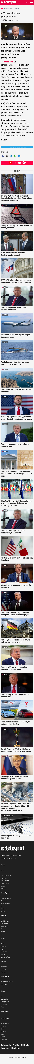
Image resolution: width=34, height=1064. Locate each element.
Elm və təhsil (4, 923)
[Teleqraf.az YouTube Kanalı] (17, 162)
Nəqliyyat (4, 909)
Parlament (4, 878)
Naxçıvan (4, 1039)
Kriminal (3, 969)
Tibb (2, 929)
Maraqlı (3, 972)
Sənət (2, 987)
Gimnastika (4, 999)
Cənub (3, 1037)
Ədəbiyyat (4, 984)
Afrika (3, 944)
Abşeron (3, 1031)
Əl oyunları (4, 1004)
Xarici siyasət (5, 881)
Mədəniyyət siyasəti (7, 981)
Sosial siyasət (5, 921)
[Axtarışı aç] (27, 2)
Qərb (2, 1034)
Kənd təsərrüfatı (6, 898)
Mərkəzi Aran (5, 1023)
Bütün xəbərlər (6, 1045)
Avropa (3, 954)
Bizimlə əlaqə (15, 1048)
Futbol (3, 1007)
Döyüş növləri (5, 1001)
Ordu (2, 870)
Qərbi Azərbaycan (6, 875)
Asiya (2, 949)
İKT (2, 906)
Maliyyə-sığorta (5, 903)
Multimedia (25, 1045)
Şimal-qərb (4, 1026)
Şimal (2, 1029)
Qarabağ (3, 886)
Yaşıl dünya (4, 926)
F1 (2, 996)
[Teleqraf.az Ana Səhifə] (8, 2)
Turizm (3, 911)
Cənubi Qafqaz (5, 957)
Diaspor (3, 873)
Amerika (3, 946)
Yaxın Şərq (4, 952)
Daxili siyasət (5, 883)
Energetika (4, 901)
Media (3, 931)
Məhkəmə (4, 966)
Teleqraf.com (7, 62)
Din (2, 934)
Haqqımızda (5, 1048)
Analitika (3, 888)
